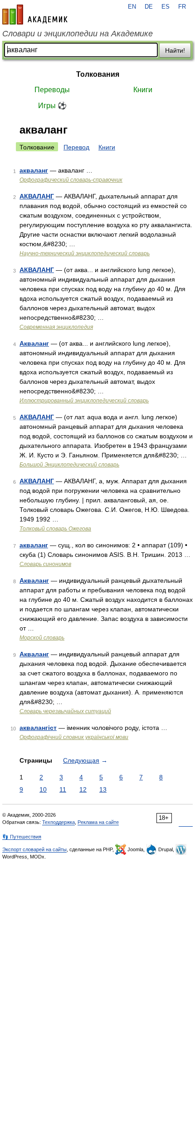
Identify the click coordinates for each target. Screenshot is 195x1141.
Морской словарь (42, 638)
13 (103, 789)
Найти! (175, 50)
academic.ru (35, 15)
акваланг (34, 170)
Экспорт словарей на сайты (34, 849)
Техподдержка (58, 822)
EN (132, 7)
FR (182, 7)
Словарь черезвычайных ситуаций (65, 711)
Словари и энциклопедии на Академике (77, 33)
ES (165, 7)
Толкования (97, 74)
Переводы (52, 90)
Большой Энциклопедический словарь (69, 464)
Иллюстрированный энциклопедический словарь (84, 400)
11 (62, 789)
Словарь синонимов (45, 564)
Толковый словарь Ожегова (55, 529)
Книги (142, 90)
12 (83, 789)
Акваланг (34, 343)
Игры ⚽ (52, 105)
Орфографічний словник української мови (74, 737)
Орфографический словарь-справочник (71, 180)
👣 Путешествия (21, 836)
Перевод (76, 147)
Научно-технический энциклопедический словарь (85, 253)
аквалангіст (38, 727)
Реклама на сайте (98, 822)
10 (43, 789)
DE (149, 7)
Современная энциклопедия (56, 327)
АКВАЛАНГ (37, 196)
